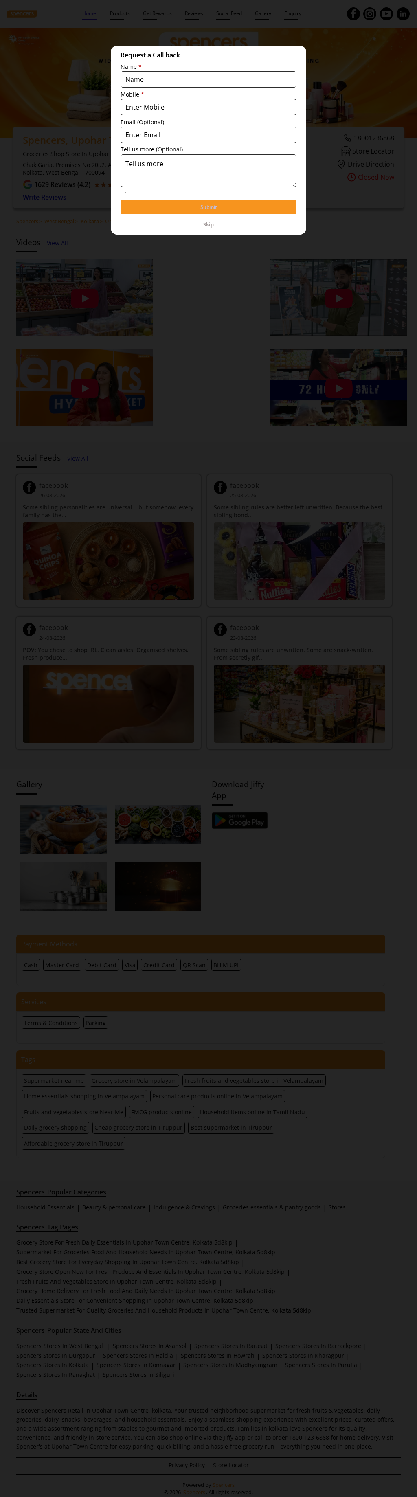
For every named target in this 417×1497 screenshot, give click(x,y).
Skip (208, 224)
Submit (208, 207)
